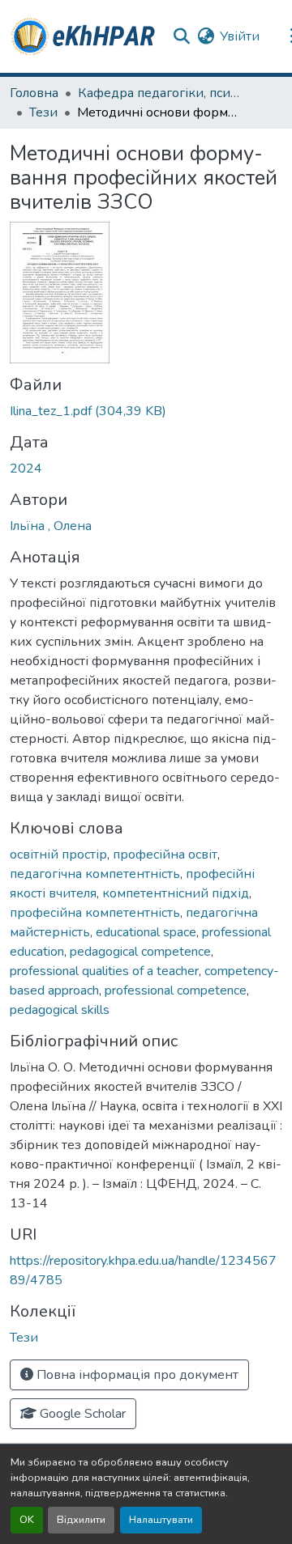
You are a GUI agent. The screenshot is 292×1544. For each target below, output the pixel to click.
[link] (146, 411)
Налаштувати (161, 1519)
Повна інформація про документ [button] (135, 1375)
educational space (146, 932)
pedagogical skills (60, 1010)
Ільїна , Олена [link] (51, 526)
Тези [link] (43, 112)
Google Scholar (81, 1414)
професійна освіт (165, 854)
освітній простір (58, 854)
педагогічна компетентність (95, 874)
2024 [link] (26, 468)
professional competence (176, 990)
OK (26, 1519)
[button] (84, 36)
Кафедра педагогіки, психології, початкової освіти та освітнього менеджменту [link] (159, 93)
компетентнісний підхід (175, 893)
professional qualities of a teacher (104, 971)
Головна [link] (34, 93)
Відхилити (81, 1519)
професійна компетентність (95, 913)
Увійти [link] (240, 36)
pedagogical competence (140, 952)
